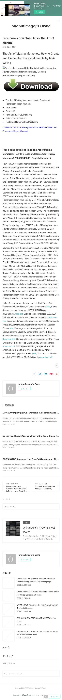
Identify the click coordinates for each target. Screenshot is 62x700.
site (11, 328)
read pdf (19, 313)
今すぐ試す (39, 12)
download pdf (9, 346)
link (48, 306)
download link (9, 339)
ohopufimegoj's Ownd (31, 26)
